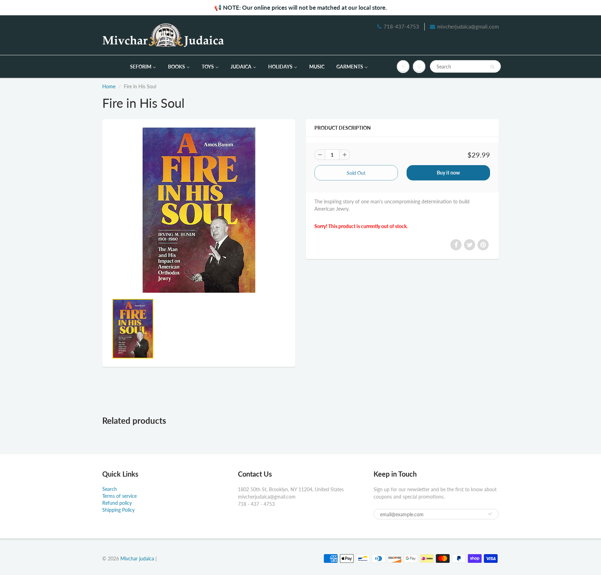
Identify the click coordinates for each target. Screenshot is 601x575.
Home (108, 86)
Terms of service (119, 496)
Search (109, 489)
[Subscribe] (490, 513)
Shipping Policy (118, 510)
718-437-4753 (401, 26)
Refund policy (117, 503)
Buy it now (448, 173)
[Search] (492, 66)
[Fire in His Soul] (198, 210)
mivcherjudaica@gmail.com (468, 26)
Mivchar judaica (137, 558)
